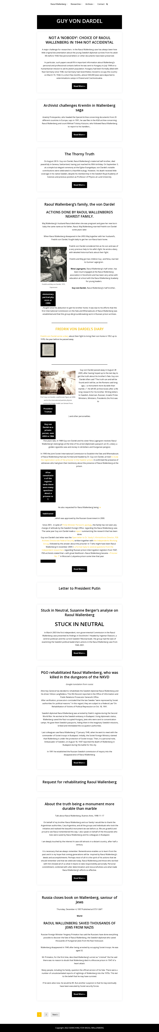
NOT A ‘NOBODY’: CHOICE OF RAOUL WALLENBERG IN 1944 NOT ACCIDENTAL (79, 40)
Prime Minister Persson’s (73, 525)
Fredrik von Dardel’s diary (79, 329)
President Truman (48, 410)
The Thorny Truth (79, 154)
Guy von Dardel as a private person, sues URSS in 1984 (48, 430)
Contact (101, 4)
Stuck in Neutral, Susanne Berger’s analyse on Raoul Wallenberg (79, 612)
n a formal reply (80, 547)
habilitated (48, 513)
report (78, 531)
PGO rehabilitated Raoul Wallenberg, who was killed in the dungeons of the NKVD (79, 674)
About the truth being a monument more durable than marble (79, 806)
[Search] (107, 4)
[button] (81, 4)
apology (88, 525)
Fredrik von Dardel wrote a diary (55, 336)
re (100, 507)
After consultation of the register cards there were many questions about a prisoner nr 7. (48, 485)
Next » (55, 1014)
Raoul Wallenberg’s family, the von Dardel (79, 204)
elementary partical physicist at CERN (48, 298)
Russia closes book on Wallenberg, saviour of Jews (79, 899)
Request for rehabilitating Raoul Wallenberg (79, 782)
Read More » (78, 87)
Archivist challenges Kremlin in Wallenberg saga (79, 107)
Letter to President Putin (79, 588)
